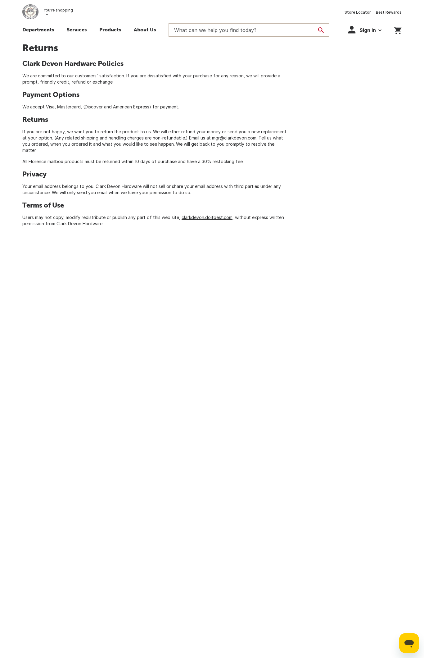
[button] (77, 30)
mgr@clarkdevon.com (234, 137)
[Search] (321, 30)
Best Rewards (389, 12)
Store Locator (358, 12)
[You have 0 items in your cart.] (398, 29)
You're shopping (58, 10)
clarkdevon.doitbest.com (207, 217)
